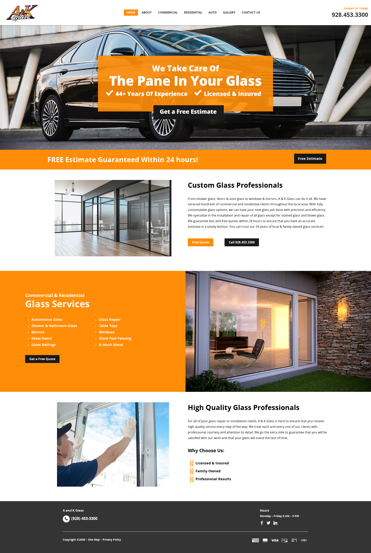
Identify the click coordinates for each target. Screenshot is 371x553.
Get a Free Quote (42, 359)
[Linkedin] (275, 523)
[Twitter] (269, 523)
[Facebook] (262, 523)
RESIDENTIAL (193, 12)
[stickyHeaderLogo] (28, 12)
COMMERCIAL (168, 12)
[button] (28, 87)
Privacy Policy (112, 539)
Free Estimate (310, 158)
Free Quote (200, 242)
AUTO (212, 12)
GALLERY (229, 12)
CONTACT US (251, 12)
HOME (131, 12)
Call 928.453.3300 (242, 242)
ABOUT (147, 12)
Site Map (94, 539)
